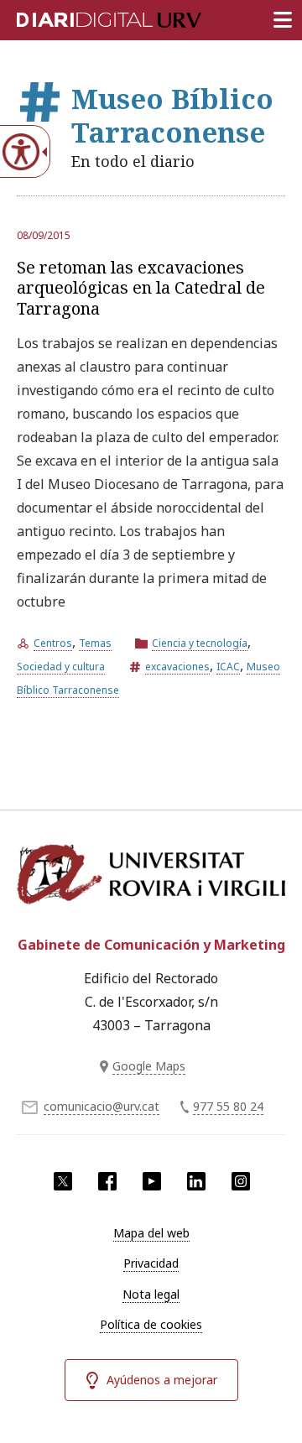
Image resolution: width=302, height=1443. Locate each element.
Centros (53, 643)
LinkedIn (196, 1181)
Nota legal (151, 1294)
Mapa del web (151, 1233)
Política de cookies (151, 1324)
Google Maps (148, 1066)
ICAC (228, 666)
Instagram (241, 1181)
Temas (95, 643)
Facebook (107, 1181)
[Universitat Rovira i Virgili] (151, 880)
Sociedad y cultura (61, 666)
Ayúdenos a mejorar (162, 1380)
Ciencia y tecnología (199, 643)
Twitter (63, 1181)
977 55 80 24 (228, 1106)
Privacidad (151, 1263)
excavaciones (177, 666)
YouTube (152, 1181)
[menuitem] (151, 1233)
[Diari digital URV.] (88, 17)
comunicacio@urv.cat (101, 1106)
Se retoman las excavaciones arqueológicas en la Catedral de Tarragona (141, 288)
